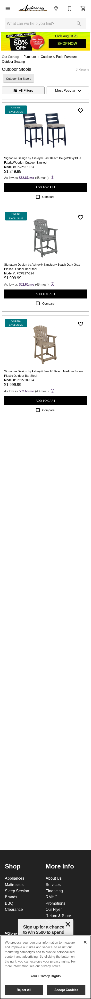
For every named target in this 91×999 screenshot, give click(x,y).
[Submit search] (79, 23)
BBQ (9, 903)
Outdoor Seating (13, 61)
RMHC (52, 897)
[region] (45, 967)
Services (53, 884)
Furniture (30, 57)
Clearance (14, 909)
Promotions (55, 903)
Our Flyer (54, 909)
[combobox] (68, 90)
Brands (11, 897)
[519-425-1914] (69, 8)
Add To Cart (45, 187)
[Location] (56, 8)
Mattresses (14, 884)
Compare (48, 197)
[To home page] (32, 8)
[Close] (85, 942)
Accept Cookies (66, 990)
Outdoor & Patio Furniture (59, 57)
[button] (8, 8)
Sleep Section (17, 891)
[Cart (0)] (83, 8)
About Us (54, 878)
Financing (54, 891)
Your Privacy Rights (45, 976)
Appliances (14, 878)
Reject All (24, 990)
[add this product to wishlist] (80, 110)
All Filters (26, 90)
